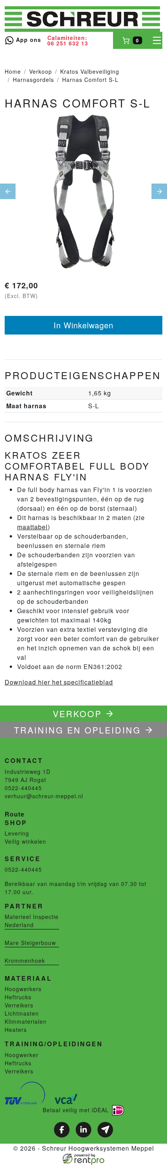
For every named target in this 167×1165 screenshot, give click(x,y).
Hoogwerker (21, 1055)
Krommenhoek (25, 960)
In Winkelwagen (83, 325)
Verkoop (40, 71)
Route (14, 814)
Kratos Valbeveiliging (89, 71)
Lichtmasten (22, 1013)
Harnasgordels (33, 79)
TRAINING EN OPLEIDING (77, 730)
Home (13, 71)
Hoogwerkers (23, 989)
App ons (27, 39)
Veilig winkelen (25, 841)
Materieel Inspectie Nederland (32, 921)
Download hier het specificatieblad (59, 682)
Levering (17, 833)
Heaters (16, 1029)
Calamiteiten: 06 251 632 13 (67, 40)
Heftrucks (18, 997)
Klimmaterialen (26, 1021)
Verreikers (19, 1005)
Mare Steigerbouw (30, 943)
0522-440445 (23, 788)
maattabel (32, 526)
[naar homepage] (82, 19)
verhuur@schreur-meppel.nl (44, 796)
